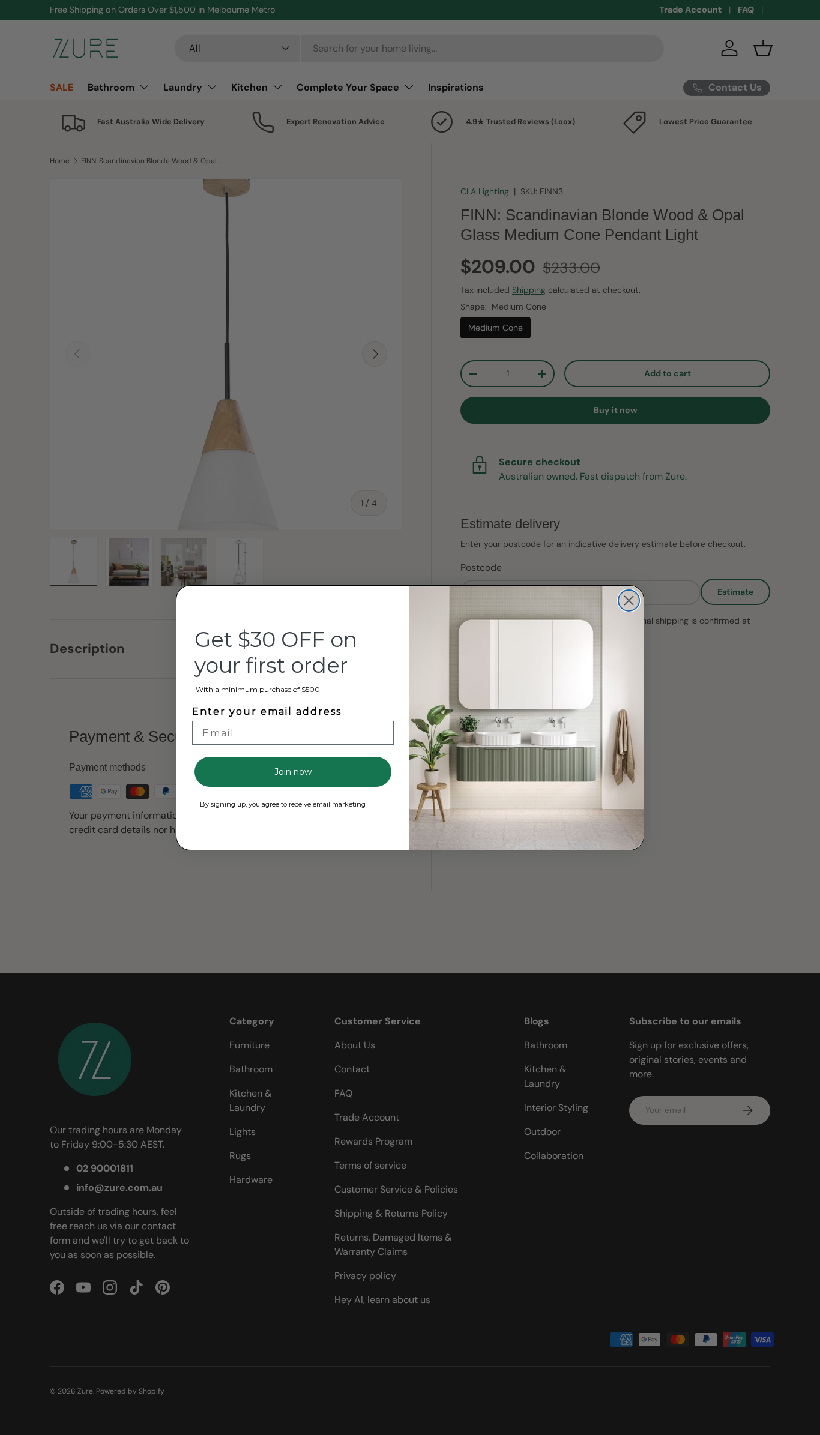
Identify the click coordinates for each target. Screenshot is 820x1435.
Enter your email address (267, 711)
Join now (293, 771)
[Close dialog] (628, 600)
